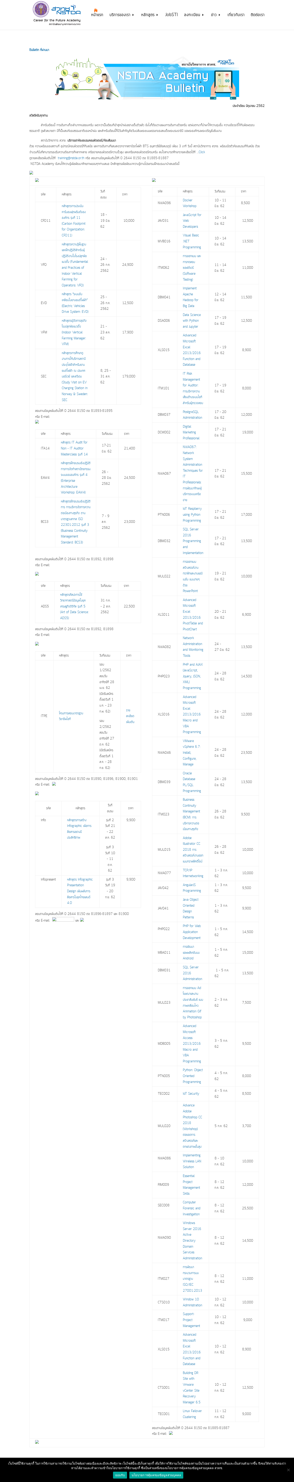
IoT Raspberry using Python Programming (192, 515)
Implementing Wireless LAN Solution (192, 1161)
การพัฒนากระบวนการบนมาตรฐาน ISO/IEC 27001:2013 (192, 1279)
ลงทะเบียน (192, 15)
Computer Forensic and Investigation (191, 1208)
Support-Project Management (191, 1320)
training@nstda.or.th (71, 158)
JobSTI (171, 15)
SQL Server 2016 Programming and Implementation (193, 541)
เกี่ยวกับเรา (236, 15)
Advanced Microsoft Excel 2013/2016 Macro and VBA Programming (192, 715)
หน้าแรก (97, 15)
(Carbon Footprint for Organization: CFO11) (73, 230)
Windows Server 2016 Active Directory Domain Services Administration (192, 1241)
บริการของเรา (120, 15)
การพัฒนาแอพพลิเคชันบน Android (191, 953)
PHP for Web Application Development (192, 932)
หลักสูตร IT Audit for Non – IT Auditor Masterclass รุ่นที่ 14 (74, 448)
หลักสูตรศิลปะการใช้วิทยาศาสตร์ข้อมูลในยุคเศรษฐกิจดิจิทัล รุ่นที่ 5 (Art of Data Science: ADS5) (74, 607)
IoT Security (191, 1093)
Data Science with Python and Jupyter (192, 321)
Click (202, 152)
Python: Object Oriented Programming (193, 1076)
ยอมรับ (120, 1475)
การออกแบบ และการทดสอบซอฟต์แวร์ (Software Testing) (192, 268)
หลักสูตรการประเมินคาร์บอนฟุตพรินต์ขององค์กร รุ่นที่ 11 (74, 212)
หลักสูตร (148, 15)
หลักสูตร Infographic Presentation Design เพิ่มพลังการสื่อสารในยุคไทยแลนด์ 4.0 (80, 891)
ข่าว (214, 15)
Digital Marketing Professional (191, 432)
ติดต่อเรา (258, 15)
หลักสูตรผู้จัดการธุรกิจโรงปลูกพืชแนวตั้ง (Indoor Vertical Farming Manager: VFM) (74, 332)
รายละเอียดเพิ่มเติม (130, 716)
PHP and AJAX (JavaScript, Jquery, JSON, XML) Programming (193, 676)
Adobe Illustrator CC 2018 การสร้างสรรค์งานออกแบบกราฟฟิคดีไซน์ (193, 850)
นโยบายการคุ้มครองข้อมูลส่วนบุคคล (156, 1475)
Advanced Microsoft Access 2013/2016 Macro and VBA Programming (192, 1044)
